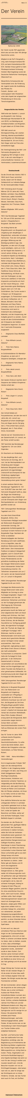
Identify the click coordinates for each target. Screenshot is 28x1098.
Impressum (9, 1095)
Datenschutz (18, 1095)
